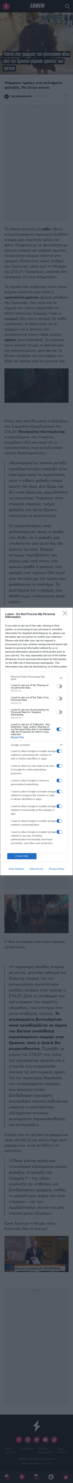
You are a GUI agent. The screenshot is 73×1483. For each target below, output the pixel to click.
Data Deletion (16, 868)
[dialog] (36, 741)
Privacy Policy (56, 868)
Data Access (36, 868)
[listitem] (36, 677)
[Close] (66, 614)
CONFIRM (22, 856)
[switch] (59, 686)
